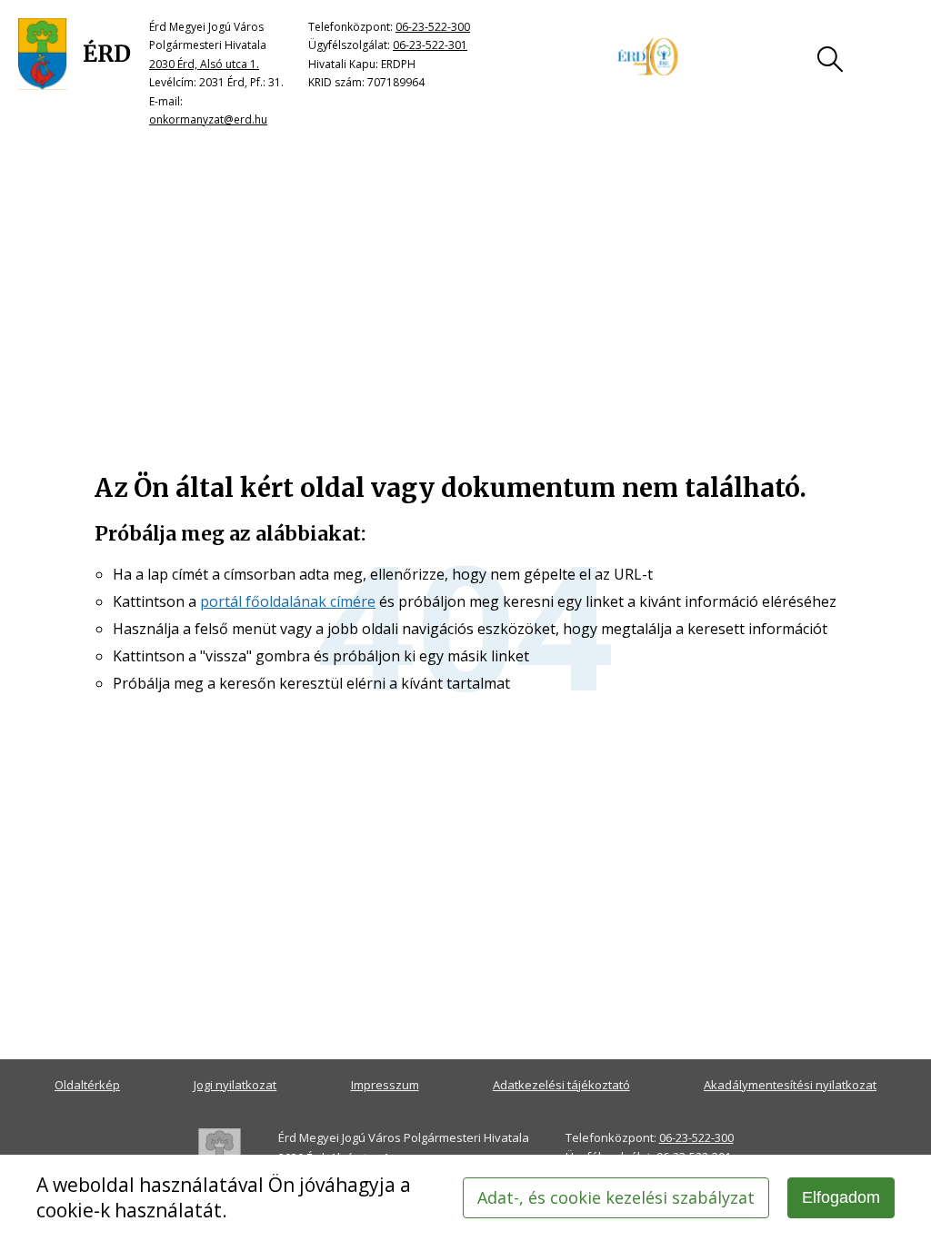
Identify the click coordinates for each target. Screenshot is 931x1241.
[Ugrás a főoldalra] (74, 54)
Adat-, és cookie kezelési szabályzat (616, 1197)
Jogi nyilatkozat (235, 1085)
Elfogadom (841, 1197)
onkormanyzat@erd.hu (208, 119)
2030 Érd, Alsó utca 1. (204, 64)
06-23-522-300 (432, 27)
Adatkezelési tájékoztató (561, 1085)
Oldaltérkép (87, 1085)
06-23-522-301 (430, 45)
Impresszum (385, 1085)
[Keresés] (830, 59)
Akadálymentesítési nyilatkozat (790, 1085)
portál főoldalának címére (287, 601)
